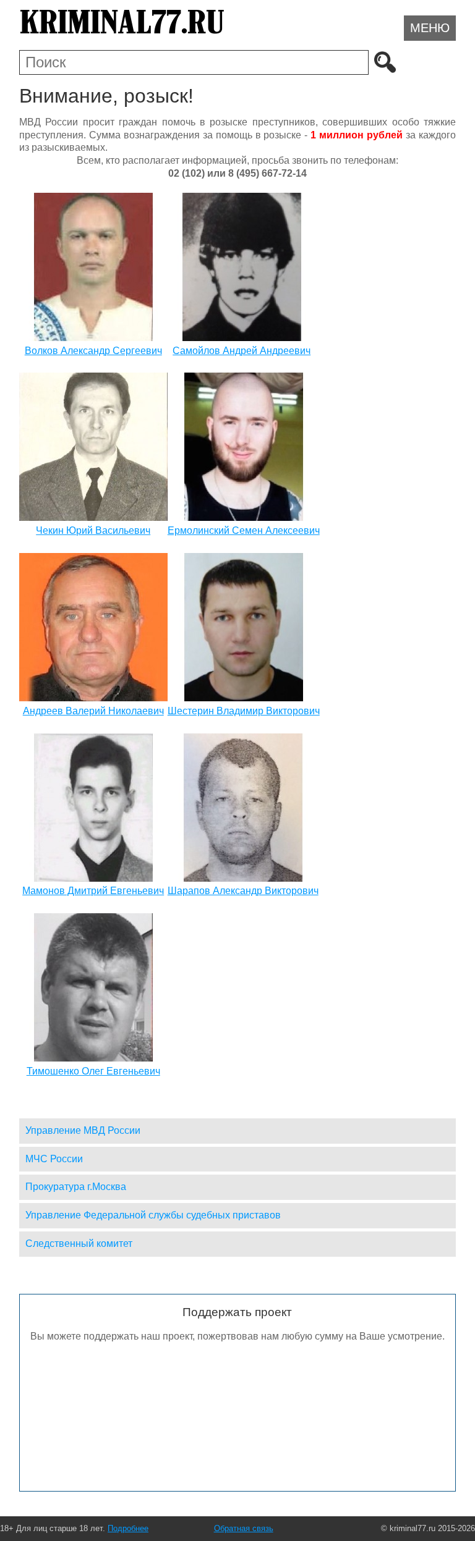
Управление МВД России (82, 1130)
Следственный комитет (78, 1243)
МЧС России (54, 1159)
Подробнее (128, 1528)
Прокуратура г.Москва (75, 1186)
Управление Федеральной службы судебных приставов (153, 1215)
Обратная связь (243, 1528)
